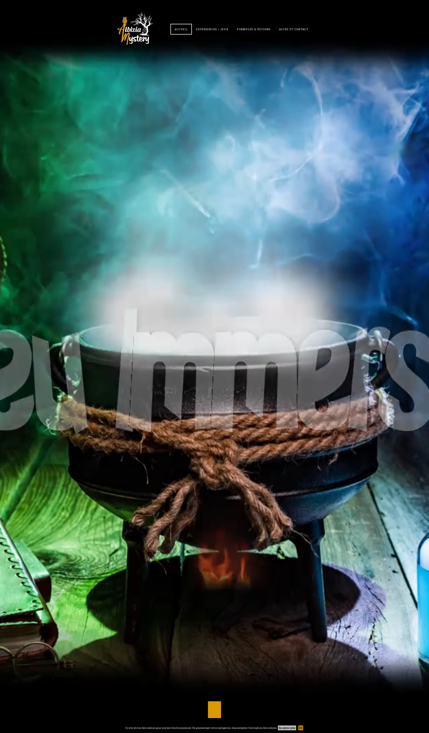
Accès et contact (293, 29)
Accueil (181, 29)
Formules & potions (254, 29)
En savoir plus (287, 727)
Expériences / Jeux (212, 29)
